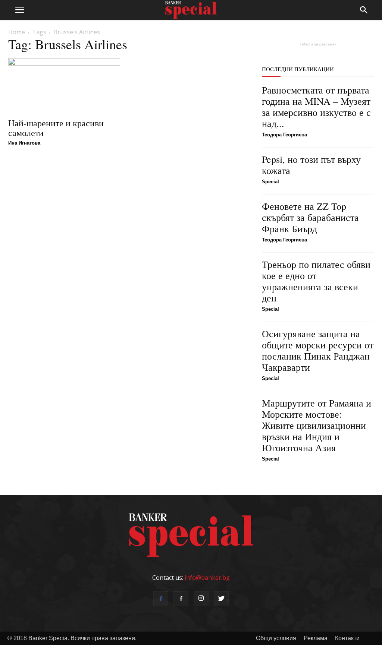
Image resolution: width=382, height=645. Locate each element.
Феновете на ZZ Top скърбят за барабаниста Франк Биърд (310, 217)
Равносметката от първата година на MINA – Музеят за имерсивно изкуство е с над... (316, 106)
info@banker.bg (207, 577)
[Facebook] (160, 598)
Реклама (316, 638)
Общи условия (276, 638)
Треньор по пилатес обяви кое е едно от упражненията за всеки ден (316, 281)
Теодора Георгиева (284, 134)
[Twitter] (221, 598)
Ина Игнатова (24, 143)
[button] (364, 10)
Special (270, 181)
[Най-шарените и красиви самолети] (64, 85)
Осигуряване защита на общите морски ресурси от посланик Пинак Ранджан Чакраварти (317, 350)
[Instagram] (201, 598)
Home (16, 32)
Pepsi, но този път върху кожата (311, 165)
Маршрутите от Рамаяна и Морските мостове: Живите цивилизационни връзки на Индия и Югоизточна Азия (316, 425)
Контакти (347, 638)
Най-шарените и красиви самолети (56, 128)
